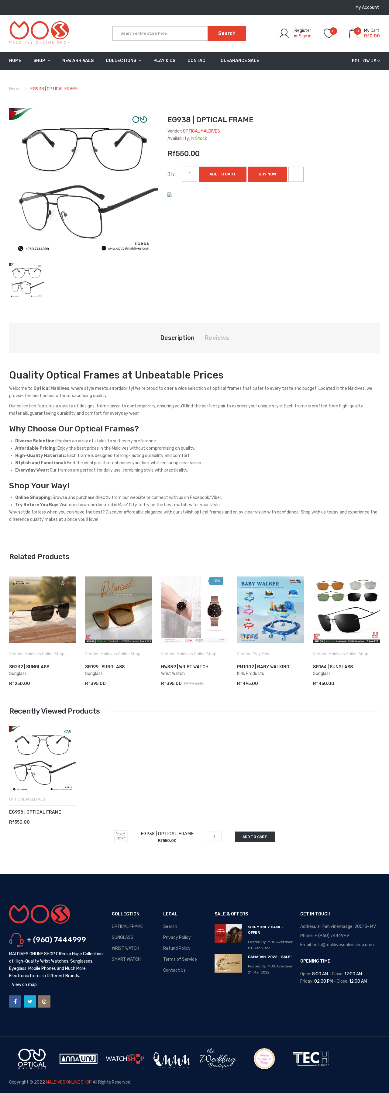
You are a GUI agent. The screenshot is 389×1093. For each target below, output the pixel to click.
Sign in (305, 36)
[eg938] (26, 280)
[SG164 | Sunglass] (346, 609)
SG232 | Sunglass (29, 666)
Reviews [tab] (217, 337)
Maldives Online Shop (44, 654)
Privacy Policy (177, 937)
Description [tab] (177, 337)
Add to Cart (222, 174)
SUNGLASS (122, 937)
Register (302, 30)
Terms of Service (180, 959)
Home (15, 89)
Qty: (171, 174)
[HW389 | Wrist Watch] (194, 609)
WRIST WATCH (125, 948)
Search (170, 926)
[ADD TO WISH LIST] (296, 174)
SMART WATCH (126, 959)
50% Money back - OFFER (265, 930)
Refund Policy (177, 948)
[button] (15, 619)
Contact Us (174, 970)
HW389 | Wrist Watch (184, 666)
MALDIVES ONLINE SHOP (69, 1082)
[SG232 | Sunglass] (42, 609)
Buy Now (267, 174)
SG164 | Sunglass (333, 666)
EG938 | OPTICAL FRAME (35, 812)
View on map (24, 984)
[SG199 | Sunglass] (118, 609)
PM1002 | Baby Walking (263, 666)
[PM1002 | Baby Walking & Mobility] (270, 609)
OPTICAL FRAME (127, 926)
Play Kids (261, 654)
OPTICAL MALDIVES (201, 131)
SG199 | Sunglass (105, 666)
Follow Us (364, 61)
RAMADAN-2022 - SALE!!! (270, 957)
